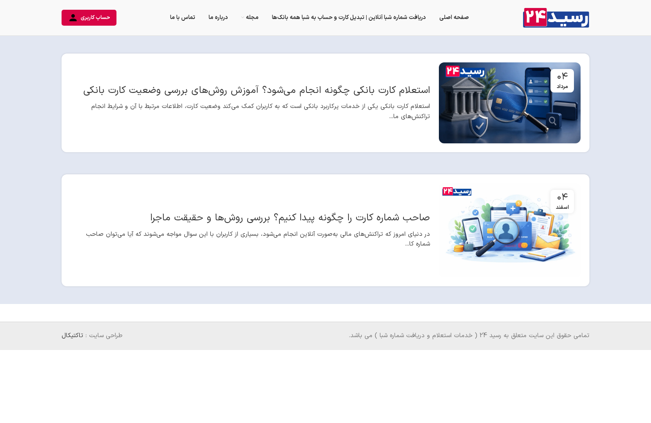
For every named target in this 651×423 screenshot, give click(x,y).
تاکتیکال (72, 335)
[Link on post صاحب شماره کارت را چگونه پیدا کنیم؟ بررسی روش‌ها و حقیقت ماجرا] (510, 230)
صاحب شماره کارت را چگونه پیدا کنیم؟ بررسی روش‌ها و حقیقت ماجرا (290, 218)
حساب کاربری (95, 18)
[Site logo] (556, 17)
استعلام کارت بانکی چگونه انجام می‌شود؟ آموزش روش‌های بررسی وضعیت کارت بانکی (256, 90)
